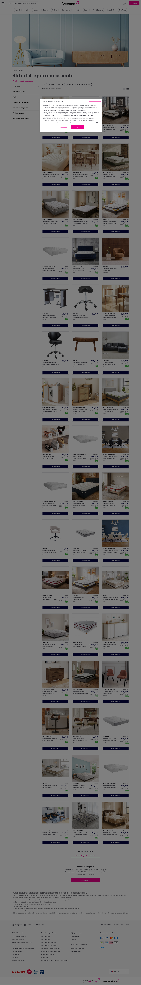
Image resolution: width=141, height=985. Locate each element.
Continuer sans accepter (95, 101)
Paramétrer (64, 127)
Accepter (77, 127)
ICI (97, 122)
